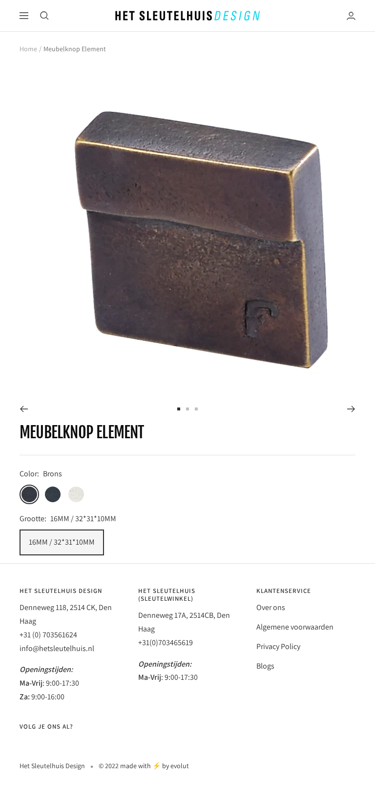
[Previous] (24, 409)
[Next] (351, 409)
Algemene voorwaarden (294, 627)
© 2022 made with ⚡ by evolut (144, 765)
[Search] (44, 15)
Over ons (270, 607)
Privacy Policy (278, 646)
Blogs (265, 666)
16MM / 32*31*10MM (62, 542)
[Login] (351, 16)
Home (28, 48)
